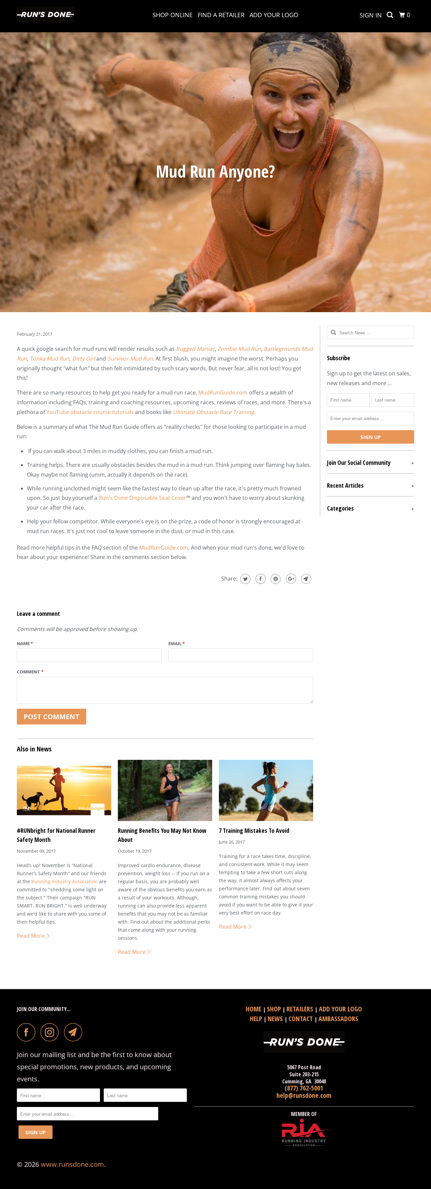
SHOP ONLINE (173, 15)
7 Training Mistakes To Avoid (254, 830)
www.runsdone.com (72, 1164)
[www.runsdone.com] (51, 16)
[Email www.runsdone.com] (75, 1032)
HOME (254, 1008)
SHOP (275, 1008)
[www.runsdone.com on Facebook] (28, 1032)
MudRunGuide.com (222, 392)
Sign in (371, 15)
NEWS (276, 1018)
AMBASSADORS (338, 1018)
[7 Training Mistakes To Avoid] (266, 790)
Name (25, 643)
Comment (30, 672)
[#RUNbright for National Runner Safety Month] (64, 790)
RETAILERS (301, 1008)
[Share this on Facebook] (260, 579)
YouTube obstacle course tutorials (90, 412)
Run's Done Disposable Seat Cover (142, 497)
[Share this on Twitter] (245, 579)
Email (176, 643)
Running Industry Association (64, 881)
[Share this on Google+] (290, 579)
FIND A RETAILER (221, 15)
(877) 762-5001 (304, 1087)
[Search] (391, 15)
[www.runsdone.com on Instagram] (51, 1032)
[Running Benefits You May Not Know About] (165, 790)
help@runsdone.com (303, 1095)
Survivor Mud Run (130, 358)
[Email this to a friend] (305, 579)
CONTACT (301, 1018)
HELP (257, 1018)
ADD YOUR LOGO (274, 15)
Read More (31, 935)
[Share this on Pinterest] (275, 579)
